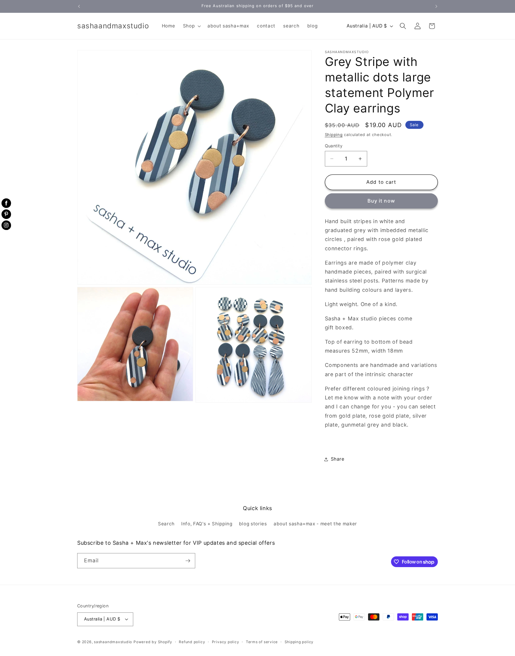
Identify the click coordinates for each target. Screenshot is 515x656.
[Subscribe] (188, 561)
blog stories (253, 524)
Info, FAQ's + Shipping (206, 524)
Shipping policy (299, 642)
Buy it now (381, 201)
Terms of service (262, 642)
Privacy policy (225, 642)
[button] (191, 26)
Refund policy (192, 642)
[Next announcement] (436, 6)
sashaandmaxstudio (113, 642)
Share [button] (338, 459)
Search (166, 524)
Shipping (334, 134)
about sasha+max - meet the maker (315, 524)
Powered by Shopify (153, 642)
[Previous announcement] (79, 6)
